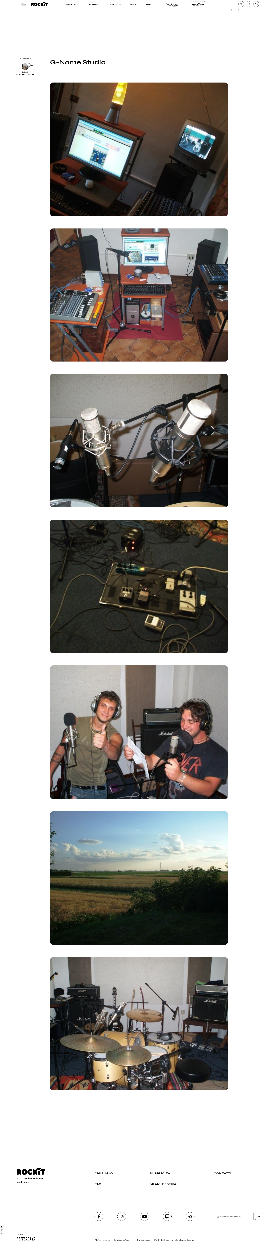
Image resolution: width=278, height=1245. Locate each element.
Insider (172, 4)
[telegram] (190, 1216)
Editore (18, 1236)
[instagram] (121, 1216)
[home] (39, 4)
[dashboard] (256, 4)
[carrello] (241, 4)
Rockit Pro (198, 4)
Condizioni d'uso (121, 1240)
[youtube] (144, 1216)
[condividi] (235, 9)
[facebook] (235, 49)
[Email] (235, 19)
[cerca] (248, 4)
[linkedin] (235, 59)
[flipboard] (235, 29)
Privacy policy (143, 1240)
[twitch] (167, 1216)
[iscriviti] (259, 1216)
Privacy (2, 1230)
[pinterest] (235, 68)
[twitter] (235, 39)
